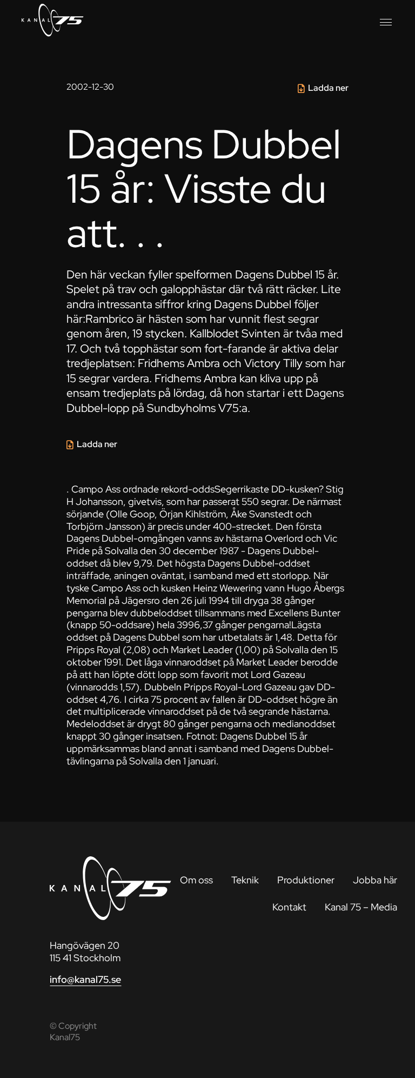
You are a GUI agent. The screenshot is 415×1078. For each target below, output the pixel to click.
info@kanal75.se (85, 979)
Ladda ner (328, 88)
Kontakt (289, 907)
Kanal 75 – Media (361, 907)
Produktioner (305, 880)
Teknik (245, 880)
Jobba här (375, 880)
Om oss (196, 880)
